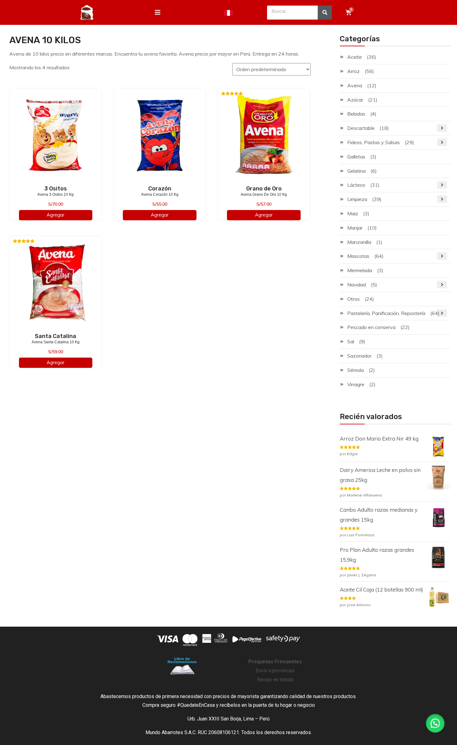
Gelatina (356, 171)
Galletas (356, 156)
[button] (435, 723)
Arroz (353, 71)
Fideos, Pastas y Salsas (373, 142)
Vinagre (355, 384)
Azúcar (355, 100)
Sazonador (359, 356)
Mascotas (358, 256)
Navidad (356, 284)
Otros (353, 299)
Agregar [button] (55, 215)
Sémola (355, 370)
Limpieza (357, 199)
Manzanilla (359, 242)
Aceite (354, 57)
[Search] (325, 13)
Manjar (354, 228)
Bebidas (356, 114)
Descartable (361, 128)
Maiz (352, 213)
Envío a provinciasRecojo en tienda (275, 671)
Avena (354, 85)
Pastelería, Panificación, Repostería (386, 313)
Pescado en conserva (371, 327)
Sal (350, 341)
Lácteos (356, 185)
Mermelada (359, 270)
